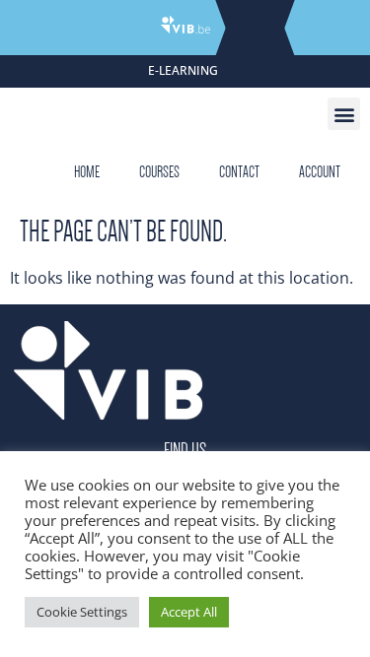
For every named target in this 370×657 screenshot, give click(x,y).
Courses (159, 172)
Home (87, 172)
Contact (239, 172)
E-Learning (183, 70)
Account (319, 172)
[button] (344, 114)
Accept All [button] (189, 612)
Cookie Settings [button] (82, 612)
